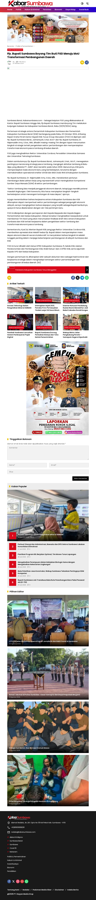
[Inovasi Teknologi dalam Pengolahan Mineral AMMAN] (20, 295)
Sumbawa (14, 844)
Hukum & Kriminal (14, 860)
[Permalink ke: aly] (10, 62)
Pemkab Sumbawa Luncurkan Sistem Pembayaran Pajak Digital (20, 334)
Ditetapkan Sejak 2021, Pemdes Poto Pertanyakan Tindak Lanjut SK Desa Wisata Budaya (47, 308)
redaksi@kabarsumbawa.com (23, 832)
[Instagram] (18, 881)
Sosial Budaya (12, 864)
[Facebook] (73, 278)
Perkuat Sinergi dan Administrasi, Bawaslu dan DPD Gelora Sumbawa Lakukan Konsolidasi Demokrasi (51, 545)
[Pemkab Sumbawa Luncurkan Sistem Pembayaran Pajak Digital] (20, 322)
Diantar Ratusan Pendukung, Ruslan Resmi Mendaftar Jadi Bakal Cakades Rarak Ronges (75, 308)
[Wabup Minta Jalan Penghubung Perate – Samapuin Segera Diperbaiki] (76, 322)
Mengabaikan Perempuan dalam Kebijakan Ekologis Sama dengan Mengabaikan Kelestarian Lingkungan (46, 563)
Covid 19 (13, 848)
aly (14, 61)
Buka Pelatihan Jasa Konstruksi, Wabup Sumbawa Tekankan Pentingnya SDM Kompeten (51, 572)
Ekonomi (10, 867)
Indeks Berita (73, 890)
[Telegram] (82, 278)
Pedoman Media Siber (42, 890)
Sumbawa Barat (16, 841)
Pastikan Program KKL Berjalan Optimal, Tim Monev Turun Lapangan (47, 554)
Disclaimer (59, 890)
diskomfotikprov (16, 837)
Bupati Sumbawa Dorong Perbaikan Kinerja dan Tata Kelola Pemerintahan (46, 334)
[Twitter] (78, 278)
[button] (82, 3)
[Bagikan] (87, 62)
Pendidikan (11, 871)
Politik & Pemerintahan (15, 50)
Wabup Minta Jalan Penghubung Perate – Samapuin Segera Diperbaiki (75, 334)
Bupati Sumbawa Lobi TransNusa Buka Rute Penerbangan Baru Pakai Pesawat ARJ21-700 (51, 581)
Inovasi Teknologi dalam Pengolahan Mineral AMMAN (19, 307)
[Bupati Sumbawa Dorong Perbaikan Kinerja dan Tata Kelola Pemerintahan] (48, 322)
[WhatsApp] (87, 278)
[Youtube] (22, 881)
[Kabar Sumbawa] (30, 3)
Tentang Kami (13, 890)
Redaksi (26, 890)
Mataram (13, 852)
